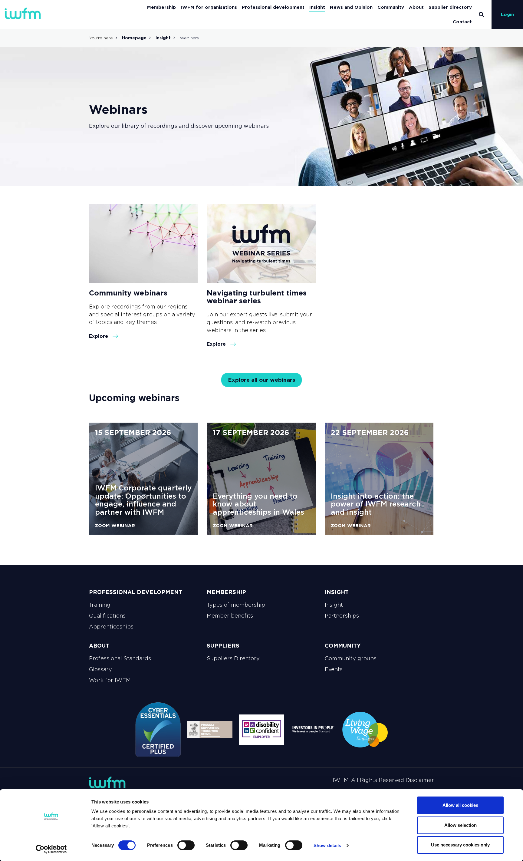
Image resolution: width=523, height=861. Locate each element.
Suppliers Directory (233, 658)
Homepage (134, 37)
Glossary (100, 669)
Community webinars (128, 293)
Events (334, 669)
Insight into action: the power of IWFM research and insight (376, 504)
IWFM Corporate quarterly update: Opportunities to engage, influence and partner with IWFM (143, 500)
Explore (99, 336)
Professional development (273, 7)
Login (507, 14)
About (416, 7)
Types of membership (236, 605)
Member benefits (230, 616)
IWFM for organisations (209, 7)
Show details (327, 845)
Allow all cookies (460, 805)
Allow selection (460, 825)
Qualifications (107, 616)
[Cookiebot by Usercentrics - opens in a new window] (51, 849)
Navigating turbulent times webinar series (257, 297)
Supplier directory (450, 7)
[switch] (186, 845)
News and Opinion (351, 7)
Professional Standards (120, 658)
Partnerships (342, 616)
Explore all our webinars (261, 380)
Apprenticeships (111, 627)
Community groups (351, 658)
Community (390, 7)
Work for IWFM (110, 680)
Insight (317, 7)
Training (99, 605)
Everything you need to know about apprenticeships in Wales (258, 504)
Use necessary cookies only (460, 844)
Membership (161, 7)
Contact (462, 21)
